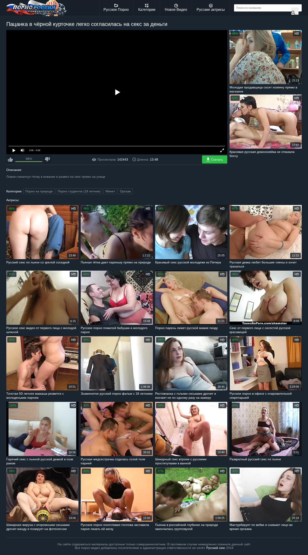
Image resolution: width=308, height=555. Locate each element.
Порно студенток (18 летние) (79, 191)
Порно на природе (39, 191)
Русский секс (215, 548)
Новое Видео (176, 10)
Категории (146, 10)
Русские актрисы (211, 10)
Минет (110, 191)
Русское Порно (116, 10)
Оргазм (125, 191)
